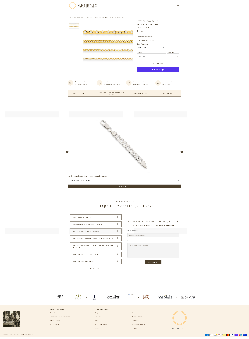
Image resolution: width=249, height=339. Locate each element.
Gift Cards (98, 317)
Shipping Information (138, 324)
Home (70, 18)
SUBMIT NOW (153, 262)
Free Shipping (168, 93)
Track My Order (137, 317)
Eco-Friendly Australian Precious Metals (111, 93)
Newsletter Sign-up (101, 324)
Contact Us (135, 320)
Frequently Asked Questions (124, 205)
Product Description (81, 93)
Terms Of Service (55, 320)
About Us (53, 313)
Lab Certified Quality (141, 93)
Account (177, 14)
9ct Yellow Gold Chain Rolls (83, 18)
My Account (136, 313)
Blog (96, 320)
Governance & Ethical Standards (60, 317)
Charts (97, 328)
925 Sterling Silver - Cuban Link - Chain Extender (87, 176)
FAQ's (97, 313)
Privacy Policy (54, 324)
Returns (134, 328)
